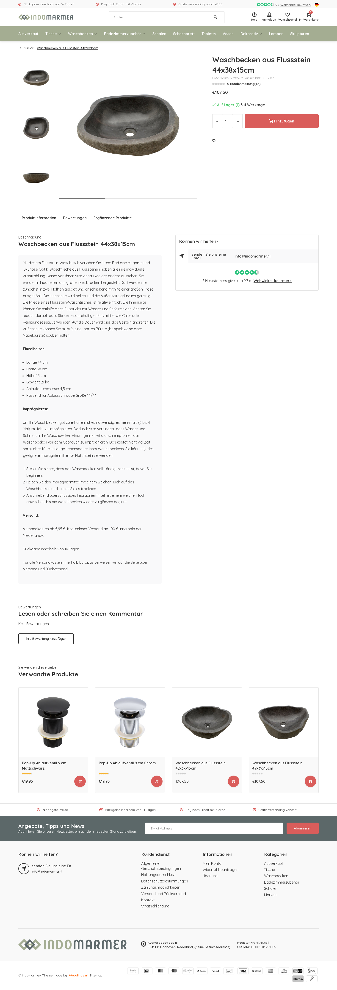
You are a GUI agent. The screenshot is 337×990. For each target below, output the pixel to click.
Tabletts (209, 33)
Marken (270, 895)
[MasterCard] (160, 971)
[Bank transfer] (133, 971)
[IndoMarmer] (45, 17)
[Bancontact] (229, 971)
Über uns (210, 876)
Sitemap (96, 975)
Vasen (228, 33)
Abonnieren (302, 828)
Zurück (28, 48)
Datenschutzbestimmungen (164, 881)
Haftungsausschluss (158, 874)
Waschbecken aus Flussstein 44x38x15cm (67, 48)
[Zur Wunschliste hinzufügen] (213, 140)
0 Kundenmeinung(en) (244, 84)
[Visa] (215, 971)
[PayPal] (201, 971)
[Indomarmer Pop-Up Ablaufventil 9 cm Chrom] (130, 722)
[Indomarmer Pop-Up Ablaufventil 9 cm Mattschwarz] (53, 722)
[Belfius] (256, 971)
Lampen (276, 33)
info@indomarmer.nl (253, 256)
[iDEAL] (146, 971)
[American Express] (270, 971)
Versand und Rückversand (163, 893)
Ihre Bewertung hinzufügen (46, 639)
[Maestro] (174, 971)
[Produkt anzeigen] (80, 781)
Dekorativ (249, 33)
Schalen (159, 33)
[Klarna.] (298, 979)
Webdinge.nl (78, 975)
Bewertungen (75, 218)
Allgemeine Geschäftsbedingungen (161, 866)
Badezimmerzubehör (122, 33)
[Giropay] (298, 971)
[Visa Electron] (243, 971)
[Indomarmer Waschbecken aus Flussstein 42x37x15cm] (207, 722)
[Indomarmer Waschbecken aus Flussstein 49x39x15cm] (283, 722)
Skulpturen (299, 33)
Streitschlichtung (155, 906)
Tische (51, 33)
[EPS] (312, 971)
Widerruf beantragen (220, 869)
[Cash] (312, 979)
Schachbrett (184, 33)
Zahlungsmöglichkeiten (160, 887)
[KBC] (284, 971)
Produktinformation (39, 218)
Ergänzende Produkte (113, 218)
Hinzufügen (284, 121)
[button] (189, 128)
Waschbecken (80, 33)
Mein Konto (212, 863)
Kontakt (148, 900)
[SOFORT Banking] (188, 971)
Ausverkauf (28, 33)
